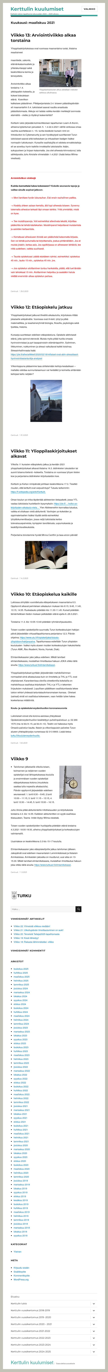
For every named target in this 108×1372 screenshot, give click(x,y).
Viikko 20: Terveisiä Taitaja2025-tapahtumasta (36, 934)
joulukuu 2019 (21, 1180)
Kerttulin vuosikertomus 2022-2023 (30, 1338)
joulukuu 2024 (21, 988)
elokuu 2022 (20, 1082)
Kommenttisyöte (22, 1275)
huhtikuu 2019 (21, 1208)
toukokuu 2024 (21, 1008)
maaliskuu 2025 (22, 976)
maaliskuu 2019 (22, 1212)
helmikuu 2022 (21, 1098)
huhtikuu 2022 (21, 1090)
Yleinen (17, 1251)
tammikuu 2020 (21, 1176)
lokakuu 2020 (20, 1153)
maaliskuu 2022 (22, 1094)
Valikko (89, 9)
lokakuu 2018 (20, 1231)
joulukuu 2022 (21, 1066)
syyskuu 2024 (20, 1000)
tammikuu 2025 (21, 984)
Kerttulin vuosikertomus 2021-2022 (30, 1331)
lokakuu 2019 (20, 1188)
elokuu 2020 (20, 1161)
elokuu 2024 (20, 1004)
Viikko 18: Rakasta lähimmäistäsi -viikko (34, 941)
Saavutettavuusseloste (65, 1363)
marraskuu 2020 (22, 1149)
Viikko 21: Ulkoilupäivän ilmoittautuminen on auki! (38, 930)
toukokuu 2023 (21, 1047)
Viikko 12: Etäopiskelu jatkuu (41, 307)
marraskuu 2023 (22, 1031)
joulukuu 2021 (21, 1106)
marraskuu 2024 (22, 992)
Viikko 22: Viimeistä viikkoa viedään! (32, 926)
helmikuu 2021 (21, 1137)
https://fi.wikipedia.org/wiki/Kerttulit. (28, 491)
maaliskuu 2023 (22, 1055)
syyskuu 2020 (20, 1157)
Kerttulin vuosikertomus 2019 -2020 (31, 1317)
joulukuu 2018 (21, 1223)
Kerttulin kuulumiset (37, 9)
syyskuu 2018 (20, 1235)
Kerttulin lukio (19, 1303)
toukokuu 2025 (21, 968)
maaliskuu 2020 (22, 1168)
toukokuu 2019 (21, 1204)
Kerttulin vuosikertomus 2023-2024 (31, 1344)
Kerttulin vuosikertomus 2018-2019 (30, 1310)
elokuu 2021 (20, 1121)
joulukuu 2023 (21, 1027)
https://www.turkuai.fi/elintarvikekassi (36, 665)
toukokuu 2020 (21, 1164)
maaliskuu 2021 (22, 1133)
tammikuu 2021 (21, 1141)
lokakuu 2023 (20, 1035)
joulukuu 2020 (21, 1145)
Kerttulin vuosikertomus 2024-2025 (31, 1351)
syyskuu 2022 (20, 1078)
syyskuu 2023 (20, 1039)
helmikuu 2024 (21, 1019)
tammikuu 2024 (21, 1023)
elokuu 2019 (20, 1196)
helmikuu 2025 (21, 980)
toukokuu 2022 (21, 1086)
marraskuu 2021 (22, 1110)
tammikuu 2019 (21, 1219)
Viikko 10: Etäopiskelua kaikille (44, 594)
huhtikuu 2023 (21, 1051)
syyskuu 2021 (20, 1117)
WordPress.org (21, 1279)
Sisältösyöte (20, 1271)
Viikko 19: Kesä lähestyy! (26, 938)
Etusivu (15, 1296)
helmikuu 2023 (21, 1059)
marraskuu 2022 (22, 1070)
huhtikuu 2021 (21, 1129)
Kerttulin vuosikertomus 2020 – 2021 (31, 1324)
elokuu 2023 (20, 1043)
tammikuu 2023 (21, 1063)
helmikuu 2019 (21, 1215)
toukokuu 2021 (21, 1125)
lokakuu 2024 (20, 996)
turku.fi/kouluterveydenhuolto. (25, 735)
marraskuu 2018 (22, 1227)
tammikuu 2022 (21, 1102)
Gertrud (14, 291)
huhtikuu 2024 (21, 1012)
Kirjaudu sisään (21, 1267)
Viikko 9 (19, 758)
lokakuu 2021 (20, 1114)
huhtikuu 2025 (21, 972)
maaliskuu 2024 (22, 1015)
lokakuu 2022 (20, 1074)
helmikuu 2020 (21, 1172)
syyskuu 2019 (20, 1192)
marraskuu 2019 (22, 1184)
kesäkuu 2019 (21, 1200)
